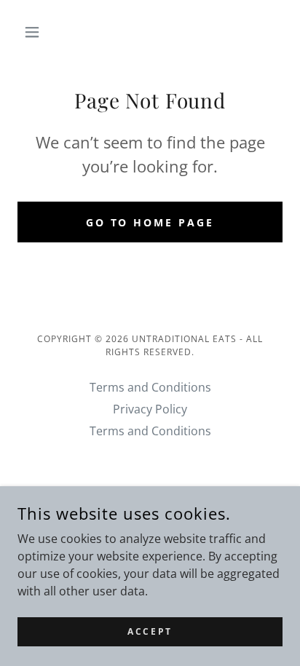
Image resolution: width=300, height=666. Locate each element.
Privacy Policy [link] (150, 409)
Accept (149, 631)
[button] (37, 32)
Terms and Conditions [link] (150, 387)
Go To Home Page (150, 222)
